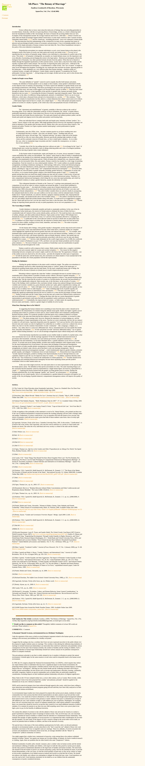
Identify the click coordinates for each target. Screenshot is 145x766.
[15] (67, 172)
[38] (58, 352)
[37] (72, 339)
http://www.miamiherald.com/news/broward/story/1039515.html (44, 397)
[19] (21, 218)
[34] (24, 300)
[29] (29, 287)
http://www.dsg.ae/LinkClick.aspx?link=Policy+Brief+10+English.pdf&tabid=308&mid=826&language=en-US (47, 509)
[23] (28, 239)
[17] (56, 196)
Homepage (5, 18)
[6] (24, 56)
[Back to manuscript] (56, 392)
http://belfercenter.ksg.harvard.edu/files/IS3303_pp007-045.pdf (43, 474)
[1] (67, 35)
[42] (67, 372)
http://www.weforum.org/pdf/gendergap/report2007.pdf (49, 534)
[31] (55, 290)
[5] (67, 52)
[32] (13, 294)
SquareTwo (32, 626)
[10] (63, 97)
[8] (67, 89)
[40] (64, 357)
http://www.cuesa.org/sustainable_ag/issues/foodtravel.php (30, 392)
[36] (32, 329)
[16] (35, 191)
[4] (13, 41)
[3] (31, 39)
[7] (27, 75)
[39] (55, 356)
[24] (23, 243)
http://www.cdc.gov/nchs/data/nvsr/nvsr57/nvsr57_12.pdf (30, 403)
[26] (13, 256)
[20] (13, 220)
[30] (43, 289)
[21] (62, 222)
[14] (69, 168)
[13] (61, 146)
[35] (21, 318)
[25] (57, 250)
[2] (28, 39)
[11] (56, 101)
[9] (29, 93)
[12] (30, 143)
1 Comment (5, 15)
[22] (66, 231)
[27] (76, 275)
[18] (75, 200)
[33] (37, 296)
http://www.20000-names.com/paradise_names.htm (28, 609)
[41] (18, 370)
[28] (77, 281)
